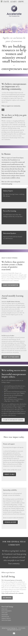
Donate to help (10, 474)
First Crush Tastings (7, 607)
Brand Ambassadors (7, 611)
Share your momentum (10, 285)
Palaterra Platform (6, 618)
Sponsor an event (10, 522)
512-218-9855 (21, 628)
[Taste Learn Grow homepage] (13, 1)
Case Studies (5, 614)
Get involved (7, 597)
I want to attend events (11, 357)
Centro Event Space (6, 620)
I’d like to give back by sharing (13, 420)
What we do (4, 609)
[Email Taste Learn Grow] (14, 633)
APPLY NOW (4, 612)
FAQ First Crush (5, 616)
